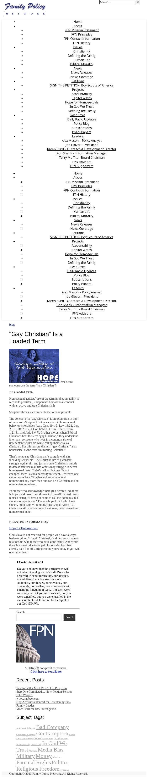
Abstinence (21, 728)
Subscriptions (82, 128)
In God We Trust (82, 106)
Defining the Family (82, 55)
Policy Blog (82, 123)
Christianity (81, 51)
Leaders (78, 136)
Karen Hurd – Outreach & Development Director (81, 149)
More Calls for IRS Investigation (36, 709)
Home (78, 21)
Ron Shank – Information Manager (81, 153)
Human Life (81, 60)
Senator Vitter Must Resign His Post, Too (41, 688)
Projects (78, 89)
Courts (72, 735)
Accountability (82, 94)
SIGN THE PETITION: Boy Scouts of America (81, 85)
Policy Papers (81, 132)
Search (20, 612)
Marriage (33, 751)
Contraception (52, 733)
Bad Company (52, 727)
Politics (60, 762)
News (78, 68)
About (77, 26)
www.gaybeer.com (27, 698)
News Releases (81, 72)
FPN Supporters (81, 166)
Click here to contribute (45, 671)
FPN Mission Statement (82, 30)
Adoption (31, 728)
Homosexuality (23, 744)
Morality (56, 757)
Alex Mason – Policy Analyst (82, 140)
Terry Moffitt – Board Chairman (82, 157)
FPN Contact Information (82, 38)
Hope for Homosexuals (81, 102)
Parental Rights (33, 762)
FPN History (81, 43)
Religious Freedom (38, 769)
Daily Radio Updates (81, 119)
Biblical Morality (81, 64)
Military (25, 756)
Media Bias (50, 749)
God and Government (43, 739)
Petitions (77, 81)
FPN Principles (81, 34)
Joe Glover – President (82, 145)
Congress (31, 735)
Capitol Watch (82, 98)
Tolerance (64, 770)
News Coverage (81, 77)
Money (44, 756)
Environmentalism (24, 739)
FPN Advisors (81, 162)
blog (12, 324)
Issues (77, 47)
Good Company (61, 739)
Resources (77, 115)
